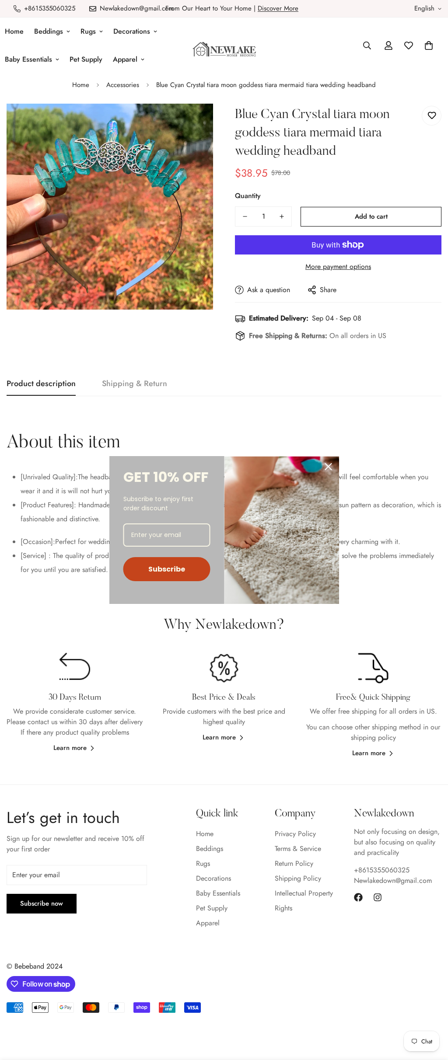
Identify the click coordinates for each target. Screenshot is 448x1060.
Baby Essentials (218, 893)
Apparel (125, 59)
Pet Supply (86, 59)
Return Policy (294, 863)
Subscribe (166, 569)
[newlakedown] (224, 50)
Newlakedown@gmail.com (393, 880)
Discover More (278, 8)
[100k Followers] (377, 897)
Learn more (70, 748)
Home (80, 85)
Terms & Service (298, 849)
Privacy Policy (295, 834)
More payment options (338, 267)
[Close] (328, 466)
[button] (429, 45)
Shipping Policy (298, 878)
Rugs (88, 31)
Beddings (48, 31)
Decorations (131, 31)
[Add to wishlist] (431, 116)
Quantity (248, 196)
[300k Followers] (358, 897)
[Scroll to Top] (431, 1012)
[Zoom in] (194, 122)
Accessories (122, 85)
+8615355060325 (382, 870)
